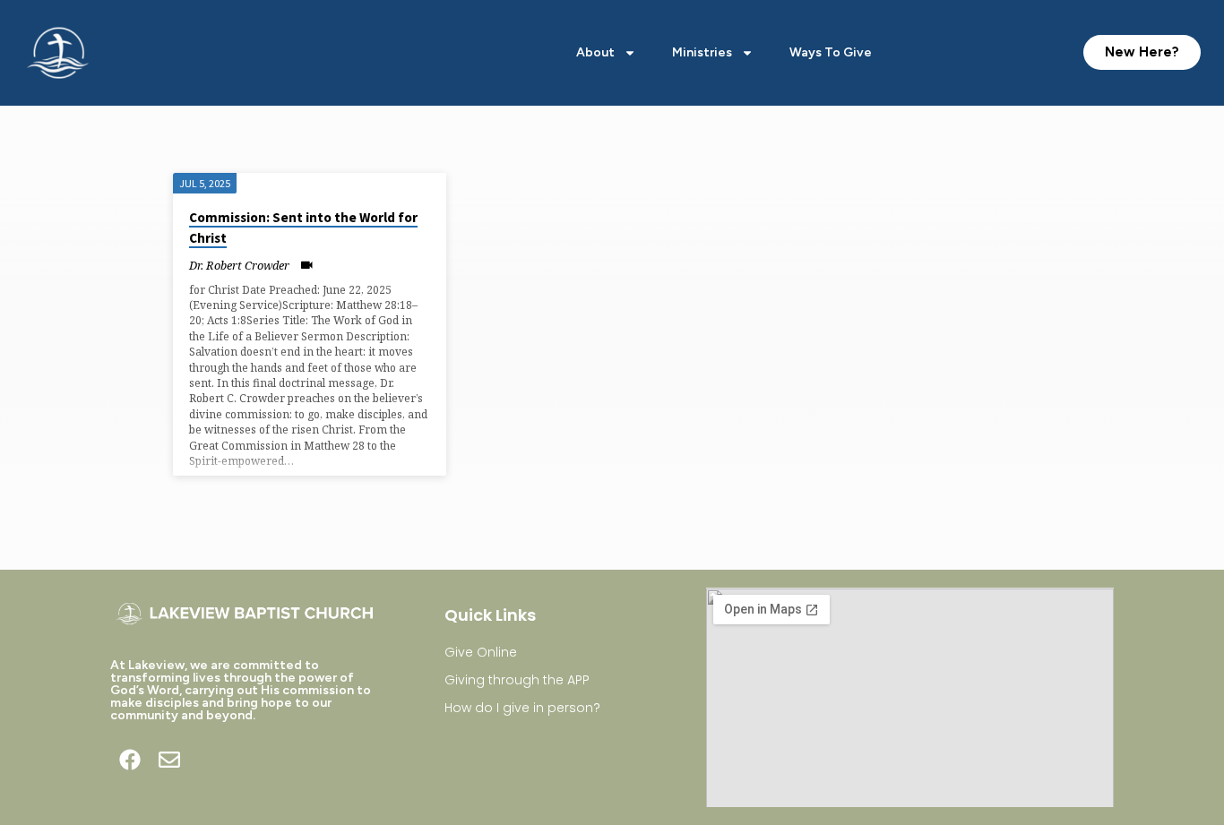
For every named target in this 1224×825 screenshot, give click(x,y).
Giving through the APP (517, 680)
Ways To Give (830, 52)
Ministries (702, 52)
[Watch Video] (307, 264)
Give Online (480, 652)
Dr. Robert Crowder (239, 265)
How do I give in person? (522, 708)
